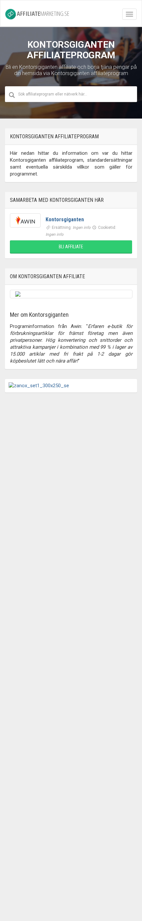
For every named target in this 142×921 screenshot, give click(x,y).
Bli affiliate (71, 246)
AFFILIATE (43, 13)
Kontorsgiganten (65, 219)
